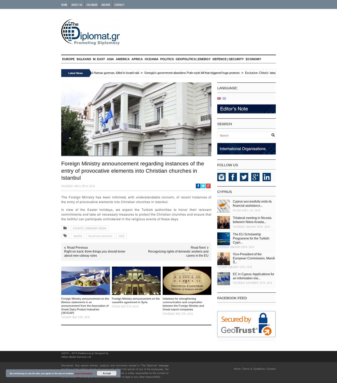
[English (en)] (219, 98)
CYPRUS (224, 192)
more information (83, 373)
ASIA (110, 59)
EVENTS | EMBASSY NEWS (89, 228)
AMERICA (123, 59)
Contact (119, 5)
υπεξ (121, 236)
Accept (107, 373)
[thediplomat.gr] (90, 43)
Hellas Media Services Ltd (76, 357)
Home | (238, 369)
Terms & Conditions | (254, 369)
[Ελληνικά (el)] (224, 98)
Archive (105, 5)
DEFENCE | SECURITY (228, 59)
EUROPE (68, 59)
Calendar (91, 5)
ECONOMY (253, 59)
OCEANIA (151, 59)
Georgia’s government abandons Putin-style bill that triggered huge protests (186, 72)
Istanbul (77, 236)
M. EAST (99, 59)
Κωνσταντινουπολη (100, 236)
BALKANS (84, 59)
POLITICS (167, 59)
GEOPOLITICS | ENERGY (193, 59)
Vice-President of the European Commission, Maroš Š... (254, 258)
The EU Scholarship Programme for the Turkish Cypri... (251, 238)
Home (64, 5)
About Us (76, 5)
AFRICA (137, 59)
